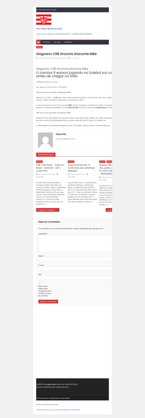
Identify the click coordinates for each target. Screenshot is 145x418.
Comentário (43, 234)
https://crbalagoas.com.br (65, 139)
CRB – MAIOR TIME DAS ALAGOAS (49, 29)
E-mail (41, 265)
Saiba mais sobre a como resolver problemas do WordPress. (58, 410)
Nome (41, 256)
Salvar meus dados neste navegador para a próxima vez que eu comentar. (45, 291)
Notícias (46, 42)
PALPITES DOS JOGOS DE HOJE (56, 387)
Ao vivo (57, 42)
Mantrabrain (66, 398)
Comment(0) (74, 58)
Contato (68, 42)
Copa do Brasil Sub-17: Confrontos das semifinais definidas (81, 168)
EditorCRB (62, 58)
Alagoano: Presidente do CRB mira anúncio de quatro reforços (49, 210)
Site (39, 274)
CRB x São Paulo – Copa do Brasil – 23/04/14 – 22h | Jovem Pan (50, 168)
